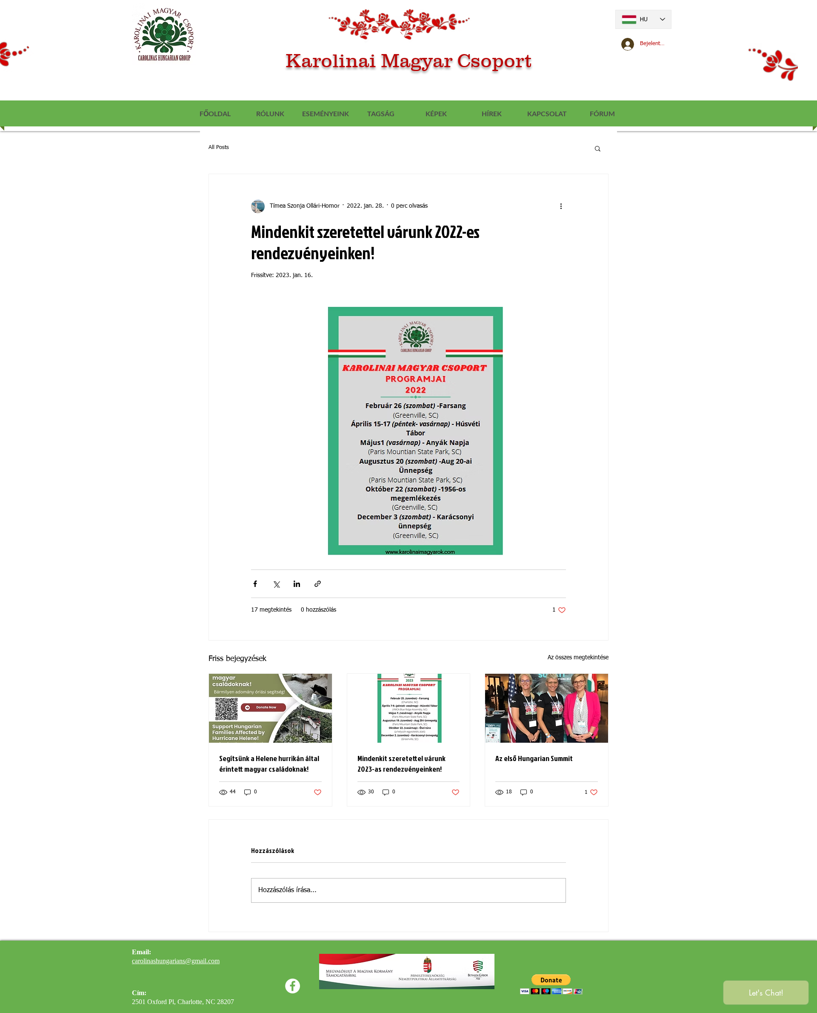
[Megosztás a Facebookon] (255, 584)
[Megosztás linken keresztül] (318, 584)
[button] (598, 148)
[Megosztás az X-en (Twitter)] (276, 584)
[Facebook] (292, 986)
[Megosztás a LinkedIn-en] (297, 584)
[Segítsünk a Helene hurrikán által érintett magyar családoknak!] (270, 708)
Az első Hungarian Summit (534, 758)
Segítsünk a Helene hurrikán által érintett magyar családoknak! (269, 763)
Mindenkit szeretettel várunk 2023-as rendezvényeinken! (401, 763)
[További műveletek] (561, 206)
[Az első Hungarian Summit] (546, 708)
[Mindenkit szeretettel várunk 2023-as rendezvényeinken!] (408, 708)
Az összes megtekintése (578, 658)
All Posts (219, 147)
